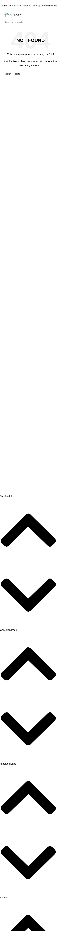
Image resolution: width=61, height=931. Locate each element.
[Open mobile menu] (57, 15)
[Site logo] (12, 15)
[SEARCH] (56, 22)
